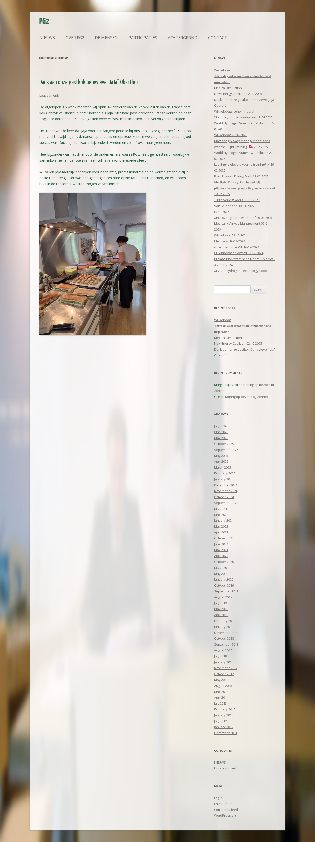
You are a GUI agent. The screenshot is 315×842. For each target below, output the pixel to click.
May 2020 (221, 573)
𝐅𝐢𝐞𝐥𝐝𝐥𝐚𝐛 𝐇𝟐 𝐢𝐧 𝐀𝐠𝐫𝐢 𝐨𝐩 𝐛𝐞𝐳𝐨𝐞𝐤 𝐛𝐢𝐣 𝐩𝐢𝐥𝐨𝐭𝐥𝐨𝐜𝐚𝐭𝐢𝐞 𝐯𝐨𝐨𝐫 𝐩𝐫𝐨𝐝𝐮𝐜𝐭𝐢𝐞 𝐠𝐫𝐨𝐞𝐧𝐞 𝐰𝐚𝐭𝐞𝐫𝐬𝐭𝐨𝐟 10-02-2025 (244, 188)
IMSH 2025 (221, 211)
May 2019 (221, 609)
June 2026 (221, 432)
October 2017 (224, 674)
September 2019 (226, 591)
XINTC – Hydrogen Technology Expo (240, 270)
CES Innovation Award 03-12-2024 (238, 253)
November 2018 (225, 632)
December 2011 (225, 733)
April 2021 (221, 556)
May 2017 (221, 680)
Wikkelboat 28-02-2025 (230, 135)
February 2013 (224, 709)
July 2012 (220, 721)
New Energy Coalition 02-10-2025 (238, 93)
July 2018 (220, 656)
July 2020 (220, 567)
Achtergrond (182, 37)
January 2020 (223, 579)
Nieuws (47, 37)
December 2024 (225, 485)
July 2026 (220, 426)
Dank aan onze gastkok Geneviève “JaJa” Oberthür (88, 82)
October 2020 (224, 562)
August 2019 (223, 597)
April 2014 (221, 697)
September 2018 (226, 644)
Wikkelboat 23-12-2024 (230, 235)
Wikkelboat (222, 70)
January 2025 (223, 479)
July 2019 (220, 603)
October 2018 (224, 638)
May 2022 (221, 526)
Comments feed (226, 809)
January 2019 (223, 626)
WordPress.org (225, 815)
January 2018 (223, 662)
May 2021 (221, 550)
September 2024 (226, 503)
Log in (218, 798)
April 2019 (221, 615)
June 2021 (221, 544)
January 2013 (223, 715)
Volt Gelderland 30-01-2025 (234, 206)
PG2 (44, 22)
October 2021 (224, 538)
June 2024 (221, 514)
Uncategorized (225, 768)
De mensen (106, 37)
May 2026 (221, 438)
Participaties (143, 37)
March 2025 (222, 467)
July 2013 (220, 703)
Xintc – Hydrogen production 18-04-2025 (243, 117)
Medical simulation (228, 88)
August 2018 (223, 650)
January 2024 (223, 520)
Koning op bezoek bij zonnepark (249, 396)
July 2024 (220, 508)
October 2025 (224, 444)
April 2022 (221, 532)
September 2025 (226, 449)
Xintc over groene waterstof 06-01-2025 (243, 217)
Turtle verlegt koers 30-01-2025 (237, 200)
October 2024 (224, 497)
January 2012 (223, 727)
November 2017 (225, 668)
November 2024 (225, 491)
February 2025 (224, 473)
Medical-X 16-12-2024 (229, 241)
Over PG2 (75, 37)
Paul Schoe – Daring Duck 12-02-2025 (241, 176)
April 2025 (221, 461)
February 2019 (224, 621)
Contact (217, 37)
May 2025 (221, 455)
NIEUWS (220, 762)
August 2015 (223, 685)
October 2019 (224, 585)
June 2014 (221, 691)
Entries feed (223, 803)
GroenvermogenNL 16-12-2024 (236, 247)
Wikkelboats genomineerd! (234, 111)
